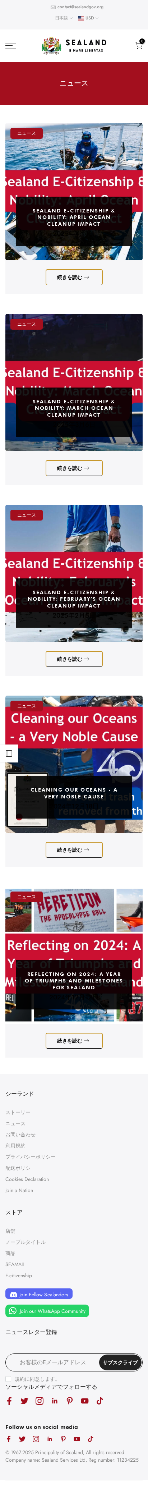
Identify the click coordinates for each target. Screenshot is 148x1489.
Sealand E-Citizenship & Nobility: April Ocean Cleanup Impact (74, 217)
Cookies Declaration (27, 1179)
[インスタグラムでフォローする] (39, 1400)
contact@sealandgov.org (80, 7)
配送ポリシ (18, 1168)
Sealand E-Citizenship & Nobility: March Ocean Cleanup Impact (74, 408)
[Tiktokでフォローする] (100, 1400)
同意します (42, 1379)
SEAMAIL (15, 1264)
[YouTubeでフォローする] (85, 1400)
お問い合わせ (20, 1134)
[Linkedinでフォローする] (55, 1400)
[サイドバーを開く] (9, 753)
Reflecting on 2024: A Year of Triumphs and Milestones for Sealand (74, 980)
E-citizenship (18, 1275)
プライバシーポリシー (30, 1156)
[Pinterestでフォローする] (70, 1400)
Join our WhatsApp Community (51, 1311)
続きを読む (69, 277)
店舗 (10, 1230)
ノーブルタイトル (25, 1242)
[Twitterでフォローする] (24, 1400)
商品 (10, 1253)
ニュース (26, 133)
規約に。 (37, 1379)
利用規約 (15, 1145)
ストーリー (18, 1112)
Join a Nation (19, 1190)
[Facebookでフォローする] (9, 1400)
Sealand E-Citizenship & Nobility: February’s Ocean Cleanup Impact (74, 599)
